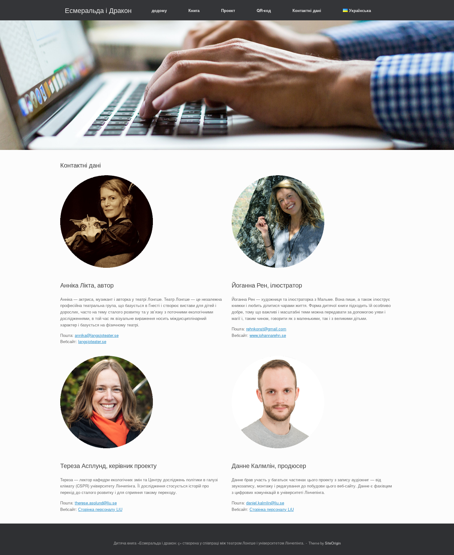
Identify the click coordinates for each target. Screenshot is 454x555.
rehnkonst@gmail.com (266, 329)
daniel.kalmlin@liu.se (265, 503)
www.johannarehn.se (268, 335)
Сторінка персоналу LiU (100, 509)
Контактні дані (306, 10)
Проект (228, 10)
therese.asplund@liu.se (96, 503)
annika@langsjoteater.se (97, 335)
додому (159, 10)
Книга (194, 10)
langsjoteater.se (92, 341)
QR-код (264, 10)
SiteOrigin (333, 543)
